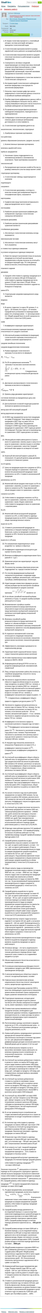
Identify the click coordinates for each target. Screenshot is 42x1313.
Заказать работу (10, 9)
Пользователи (23, 6)
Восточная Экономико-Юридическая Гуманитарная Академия (23, 19)
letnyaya (17, 13)
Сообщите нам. (18, 16)
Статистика (14, 23)
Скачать (15, 35)
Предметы (11, 6)
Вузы (3, 6)
